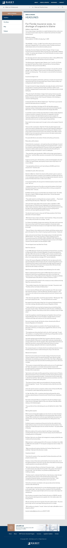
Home (10, 533)
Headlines (6, 17)
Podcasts (6, 31)
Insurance (54, 2)
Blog (5, 26)
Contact (61, 2)
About (36, 2)
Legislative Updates (48, 533)
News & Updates (44, 2)
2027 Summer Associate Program (26, 533)
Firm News (6, 22)
